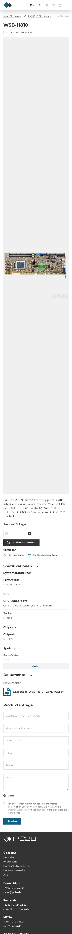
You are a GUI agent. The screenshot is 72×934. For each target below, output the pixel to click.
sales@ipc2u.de (12, 892)
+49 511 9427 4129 (13, 921)
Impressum (10, 861)
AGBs (50, 806)
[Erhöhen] (29, 533)
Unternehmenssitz (14, 870)
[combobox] (36, 716)
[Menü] (67, 5)
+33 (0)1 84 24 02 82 (14, 904)
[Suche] (40, 5)
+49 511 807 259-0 (13, 887)
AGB (6, 874)
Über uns (9, 852)
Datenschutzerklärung (19, 809)
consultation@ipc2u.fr (16, 909)
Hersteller (9, 857)
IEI (6, 32)
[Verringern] (6, 533)
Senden (12, 821)
